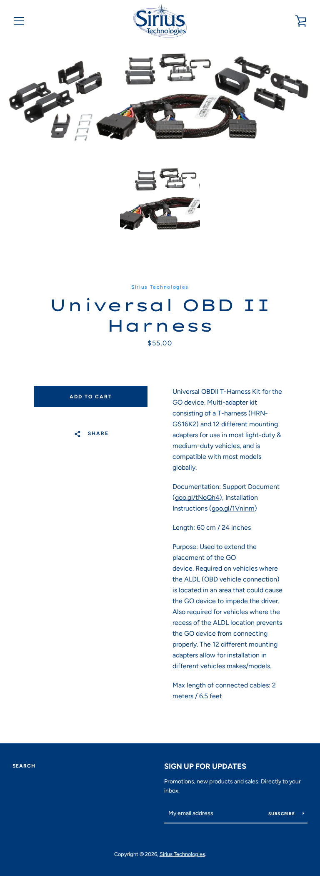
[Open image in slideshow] (160, 98)
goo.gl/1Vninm (233, 508)
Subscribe (282, 813)
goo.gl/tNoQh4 (197, 497)
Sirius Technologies (182, 854)
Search (23, 766)
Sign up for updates (205, 766)
